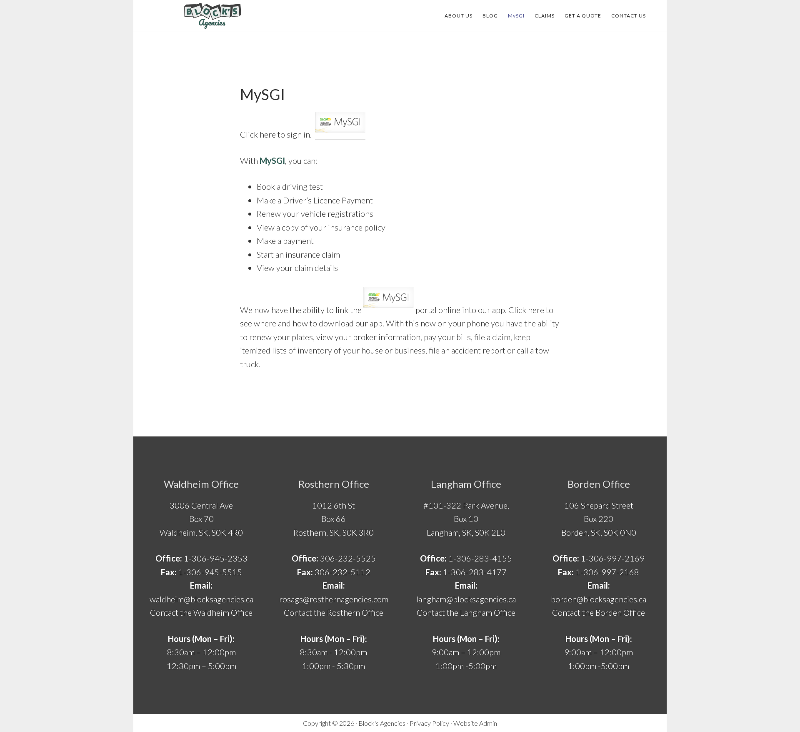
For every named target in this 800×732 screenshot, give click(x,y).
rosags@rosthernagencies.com (333, 599)
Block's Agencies (381, 723)
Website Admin (475, 723)
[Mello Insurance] (212, 15)
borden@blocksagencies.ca (598, 599)
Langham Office (466, 484)
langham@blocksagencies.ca (466, 599)
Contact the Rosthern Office (333, 612)
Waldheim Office (201, 484)
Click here (527, 310)
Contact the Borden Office (598, 612)
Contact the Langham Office (466, 612)
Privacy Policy (429, 723)
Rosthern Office (333, 484)
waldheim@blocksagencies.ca (201, 599)
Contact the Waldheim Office (201, 612)
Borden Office (599, 484)
